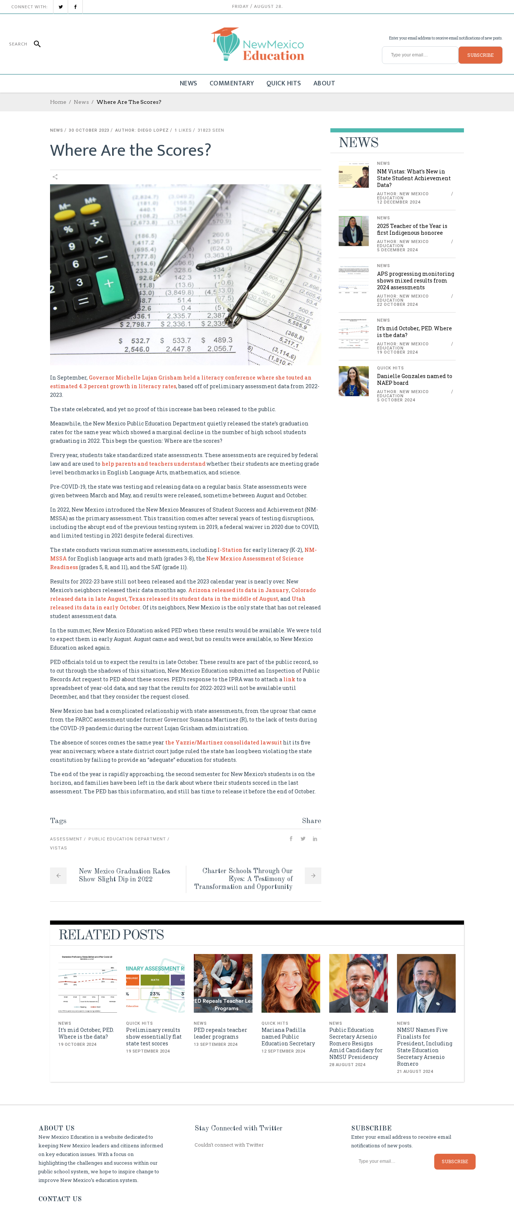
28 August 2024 (347, 1064)
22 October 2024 (397, 304)
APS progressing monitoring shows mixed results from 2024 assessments (415, 280)
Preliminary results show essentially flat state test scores (154, 1036)
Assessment (66, 839)
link (288, 679)
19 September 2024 (148, 1051)
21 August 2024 (415, 1071)
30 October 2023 (89, 130)
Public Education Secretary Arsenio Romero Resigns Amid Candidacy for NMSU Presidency (356, 1043)
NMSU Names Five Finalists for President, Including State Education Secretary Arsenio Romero (424, 1046)
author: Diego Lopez (142, 130)
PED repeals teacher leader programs (220, 1033)
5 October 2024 (396, 400)
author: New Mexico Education (403, 196)
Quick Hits (390, 368)
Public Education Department (127, 839)
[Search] (34, 44)
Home (58, 102)
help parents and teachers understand (152, 463)
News (81, 102)
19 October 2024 (397, 352)
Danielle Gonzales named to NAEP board (414, 379)
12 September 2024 (283, 1051)
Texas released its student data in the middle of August (203, 598)
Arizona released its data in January (238, 590)
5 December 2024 (397, 250)
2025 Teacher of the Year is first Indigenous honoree (412, 229)
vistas (58, 848)
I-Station (229, 549)
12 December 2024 (398, 202)
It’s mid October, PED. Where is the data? (414, 332)
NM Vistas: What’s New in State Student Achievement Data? (414, 178)
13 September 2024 (215, 1044)
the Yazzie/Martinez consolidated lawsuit (223, 742)
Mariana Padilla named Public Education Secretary (288, 1036)
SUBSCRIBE (480, 55)
